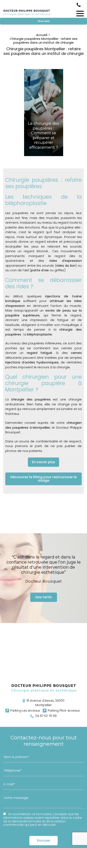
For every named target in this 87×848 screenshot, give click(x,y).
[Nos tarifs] (43, 578)
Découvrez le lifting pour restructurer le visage (43, 479)
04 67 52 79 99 (79, 5)
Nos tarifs (43, 597)
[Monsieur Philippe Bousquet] (26, 15)
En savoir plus (43, 462)
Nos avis (43, 21)
